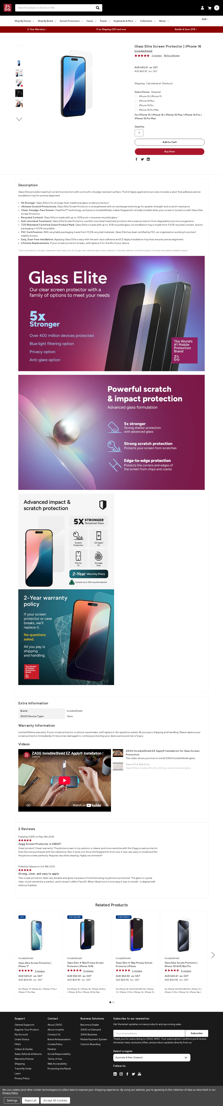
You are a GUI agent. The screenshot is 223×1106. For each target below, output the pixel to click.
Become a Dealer (89, 1024)
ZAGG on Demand (90, 1029)
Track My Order (23, 1068)
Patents (52, 1049)
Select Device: (148, 92)
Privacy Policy (22, 1078)
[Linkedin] (148, 159)
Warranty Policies (24, 1058)
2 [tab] (113, 1002)
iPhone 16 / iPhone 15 (150, 96)
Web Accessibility (57, 1063)
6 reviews (88, 971)
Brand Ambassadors (59, 1039)
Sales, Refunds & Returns (28, 1054)
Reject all (30, 1100)
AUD (204, 19)
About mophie (56, 1029)
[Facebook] (136, 159)
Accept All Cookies (55, 1100)
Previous (19, 45)
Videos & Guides (24, 1049)
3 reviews (40, 971)
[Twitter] (142, 159)
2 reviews (157, 55)
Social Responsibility (59, 1054)
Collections (146, 21)
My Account (21, 1034)
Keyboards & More (123, 21)
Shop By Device (23, 21)
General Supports (24, 1024)
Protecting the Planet (59, 1068)
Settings (12, 1100)
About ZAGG (55, 1024)
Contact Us (54, 1034)
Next (19, 119)
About (162, 21)
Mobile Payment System (93, 1039)
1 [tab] (110, 1002)
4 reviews (186, 971)
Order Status (22, 1039)
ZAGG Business (88, 1034)
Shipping (20, 1063)
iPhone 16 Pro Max (149, 109)
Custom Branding (90, 1044)
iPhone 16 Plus (146, 100)
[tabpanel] (38, 954)
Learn (18, 1073)
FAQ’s (18, 1044)
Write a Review (172, 55)
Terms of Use (55, 1058)
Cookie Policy (55, 1044)
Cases (89, 21)
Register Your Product (27, 1029)
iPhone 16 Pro (146, 105)
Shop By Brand (45, 21)
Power (103, 21)
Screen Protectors (70, 21)
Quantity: (140, 126)
